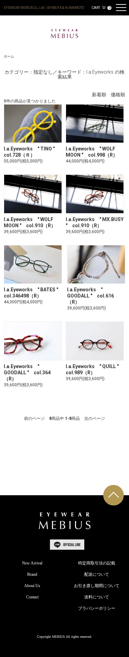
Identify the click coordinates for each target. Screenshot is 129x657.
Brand (32, 574)
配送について (96, 574)
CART (101, 8)
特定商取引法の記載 (96, 563)
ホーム (9, 56)
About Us (32, 585)
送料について (96, 597)
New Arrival (32, 563)
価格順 (118, 95)
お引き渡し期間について (96, 585)
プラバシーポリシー (96, 608)
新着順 (99, 95)
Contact (32, 597)
